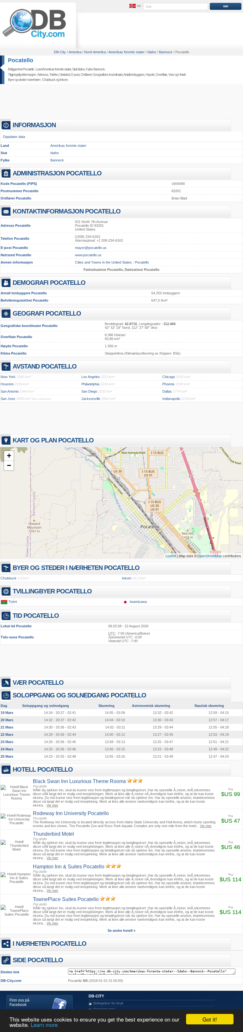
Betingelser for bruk (108, 1003)
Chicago (168, 377)
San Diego (89, 391)
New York (8, 377)
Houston (7, 384)
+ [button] (9, 456)
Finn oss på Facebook (19, 1002)
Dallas (167, 391)
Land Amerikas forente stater (53, 69)
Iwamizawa (138, 602)
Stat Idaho (78, 69)
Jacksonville (90, 399)
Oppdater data (14, 137)
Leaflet (170, 555)
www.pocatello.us (88, 255)
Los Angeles (90, 377)
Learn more (44, 1025)
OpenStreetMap (209, 555)
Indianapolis (171, 399)
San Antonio (10, 391)
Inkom (64, 80)
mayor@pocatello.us (91, 248)
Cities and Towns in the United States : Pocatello (112, 262)
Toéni (13, 602)
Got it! (209, 1019)
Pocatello (20, 60)
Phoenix (168, 384)
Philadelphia (90, 384)
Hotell (181, 74)
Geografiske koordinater (107, 74)
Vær (171, 74)
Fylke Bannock (95, 69)
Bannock (57, 160)
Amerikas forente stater (68, 145)
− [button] (9, 465)
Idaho (54, 153)
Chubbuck (48, 80)
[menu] (134, 6)
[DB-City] (34, 38)
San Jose (8, 399)
